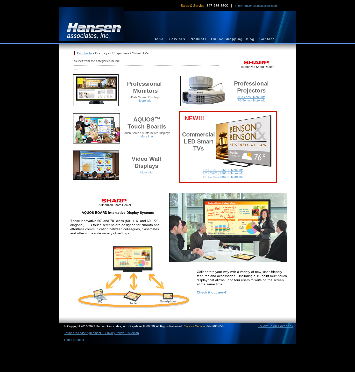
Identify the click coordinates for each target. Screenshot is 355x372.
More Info (145, 100)
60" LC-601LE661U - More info (223, 170)
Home (68, 340)
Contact (79, 340)
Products (84, 53)
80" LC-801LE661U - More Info (223, 177)
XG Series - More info (251, 97)
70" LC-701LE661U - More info (223, 173)
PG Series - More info (251, 100)
